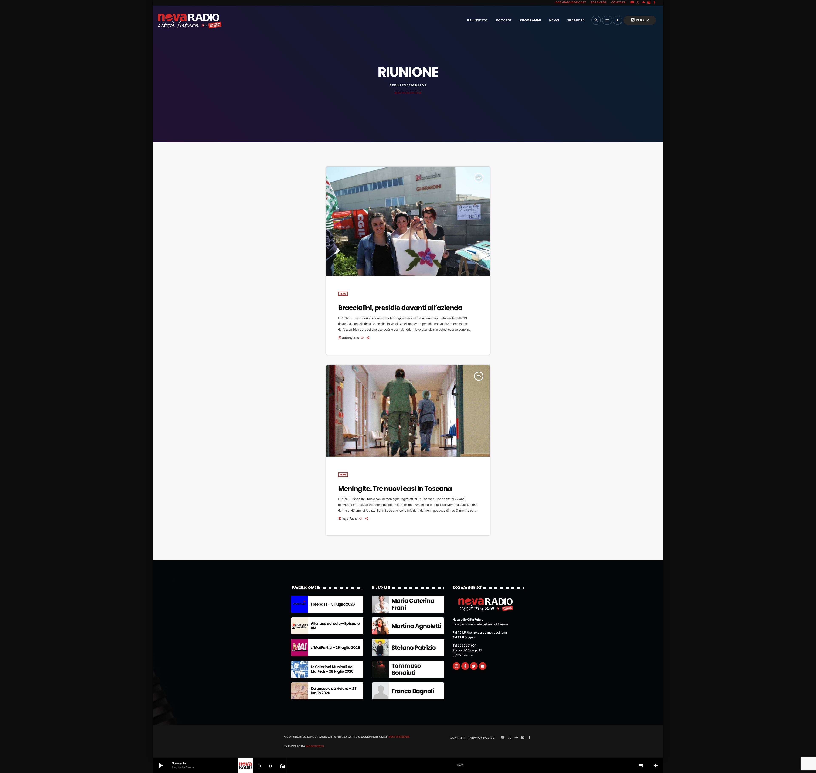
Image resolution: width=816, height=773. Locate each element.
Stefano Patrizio (413, 648)
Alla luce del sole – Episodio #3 (335, 626)
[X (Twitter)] (638, 2)
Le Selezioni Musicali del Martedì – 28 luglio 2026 (332, 669)
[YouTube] (632, 2)
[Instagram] (649, 2)
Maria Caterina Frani (412, 604)
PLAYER (640, 20)
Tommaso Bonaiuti (406, 669)
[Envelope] (482, 666)
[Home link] (180, 20)
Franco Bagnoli (412, 691)
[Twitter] (474, 666)
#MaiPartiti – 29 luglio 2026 (335, 647)
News (343, 293)
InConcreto (315, 746)
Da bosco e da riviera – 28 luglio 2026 (334, 691)
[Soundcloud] (643, 2)
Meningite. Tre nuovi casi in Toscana (395, 488)
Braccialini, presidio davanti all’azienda (400, 307)
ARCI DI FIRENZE (399, 737)
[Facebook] (654, 2)
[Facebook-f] (465, 666)
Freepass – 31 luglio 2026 (333, 604)
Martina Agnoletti (416, 626)
